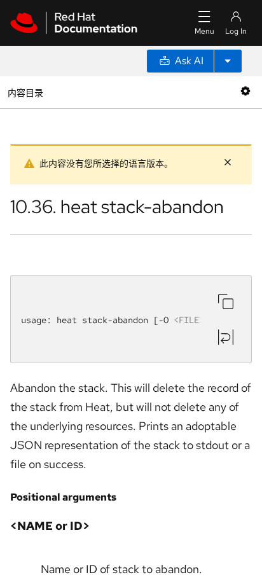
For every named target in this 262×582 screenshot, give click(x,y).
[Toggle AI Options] (228, 61)
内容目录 (25, 92)
